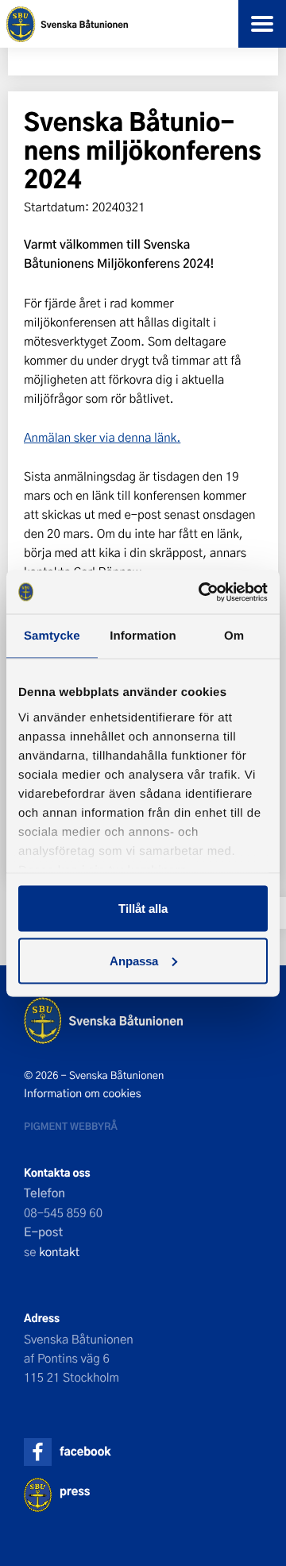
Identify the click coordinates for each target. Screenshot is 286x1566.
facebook (85, 1451)
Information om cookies (82, 1093)
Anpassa (134, 960)
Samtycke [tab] (52, 636)
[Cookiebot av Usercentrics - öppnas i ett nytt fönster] (202, 592)
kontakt (59, 1251)
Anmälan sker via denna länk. (102, 437)
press (75, 1490)
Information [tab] (143, 636)
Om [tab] (234, 636)
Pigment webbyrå (71, 1125)
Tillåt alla (143, 908)
